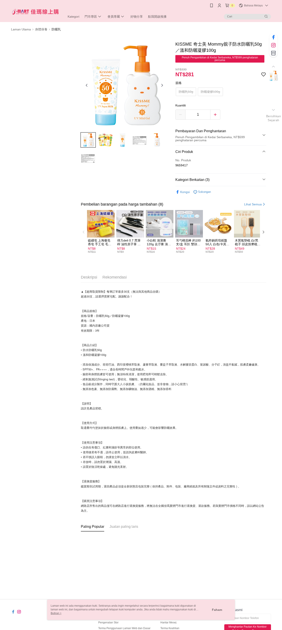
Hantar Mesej (168, 622)
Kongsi (185, 192)
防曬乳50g (186, 91)
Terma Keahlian (169, 628)
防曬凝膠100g (210, 91)
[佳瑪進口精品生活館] (35, 11)
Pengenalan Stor (108, 622)
